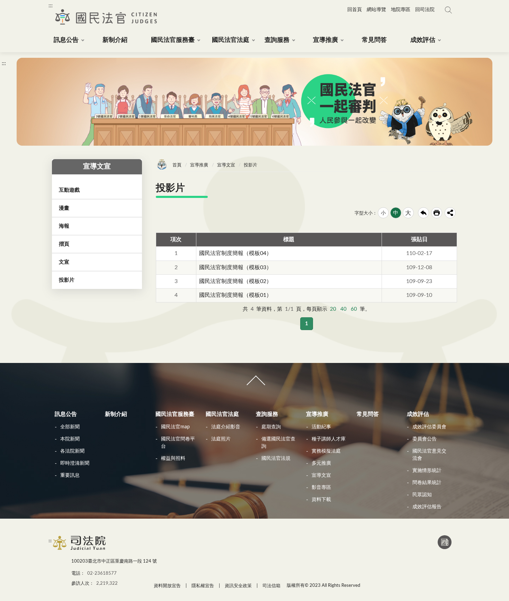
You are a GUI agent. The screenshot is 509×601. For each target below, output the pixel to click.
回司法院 (425, 9)
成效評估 (418, 414)
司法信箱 (271, 586)
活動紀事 (321, 427)
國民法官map (175, 427)
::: (50, 5)
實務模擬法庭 (326, 451)
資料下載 (321, 499)
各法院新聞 (72, 451)
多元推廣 (321, 463)
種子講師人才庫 (329, 439)
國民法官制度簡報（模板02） (235, 281)
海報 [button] (64, 226)
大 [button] (408, 213)
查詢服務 (267, 414)
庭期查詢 (271, 427)
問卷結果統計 (426, 482)
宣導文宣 (226, 165)
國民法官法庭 (222, 414)
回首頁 (354, 9)
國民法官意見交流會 (429, 455)
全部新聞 (70, 427)
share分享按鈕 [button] (450, 212)
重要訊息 (70, 475)
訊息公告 (66, 414)
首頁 (176, 165)
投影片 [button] (66, 280)
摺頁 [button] (64, 244)
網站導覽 (376, 9)
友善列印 (436, 212)
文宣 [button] (64, 262)
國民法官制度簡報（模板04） (235, 253)
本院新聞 (70, 439)
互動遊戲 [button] (69, 190)
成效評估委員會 (429, 427)
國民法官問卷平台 (178, 443)
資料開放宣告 (167, 586)
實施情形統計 (426, 470)
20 (333, 309)
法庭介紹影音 (225, 427)
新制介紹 (116, 414)
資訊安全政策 (238, 586)
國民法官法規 (276, 458)
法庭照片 (221, 439)
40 (343, 309)
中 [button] (395, 213)
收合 (254, 383)
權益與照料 (173, 458)
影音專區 (321, 487)
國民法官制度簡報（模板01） (235, 295)
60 (354, 309)
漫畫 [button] (64, 208)
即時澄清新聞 (74, 463)
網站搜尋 (448, 10)
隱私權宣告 (202, 586)
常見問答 (368, 414)
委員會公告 (424, 439)
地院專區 (400, 9)
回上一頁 (423, 212)
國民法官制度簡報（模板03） (235, 267)
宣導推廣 (199, 165)
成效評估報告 (426, 506)
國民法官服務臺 (174, 414)
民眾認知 (422, 494)
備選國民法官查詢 (278, 443)
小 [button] (383, 213)
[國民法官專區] (80, 549)
